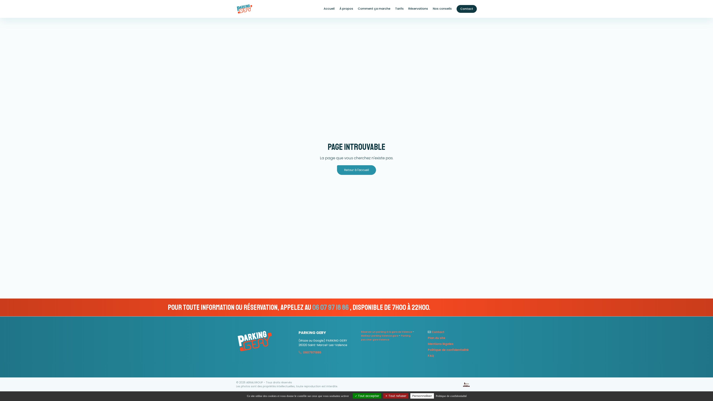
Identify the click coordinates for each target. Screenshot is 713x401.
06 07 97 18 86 (221, 307)
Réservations (418, 8)
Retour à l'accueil (356, 170)
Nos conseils (442, 8)
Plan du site (436, 338)
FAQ (431, 356)
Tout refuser (397, 396)
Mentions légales (440, 344)
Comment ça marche (374, 8)
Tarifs (399, 8)
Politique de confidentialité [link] (451, 396)
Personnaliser (422, 396)
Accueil (329, 8)
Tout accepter (368, 396)
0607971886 (311, 352)
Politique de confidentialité (448, 350)
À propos (346, 8)
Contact (466, 9)
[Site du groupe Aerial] (466, 384)
